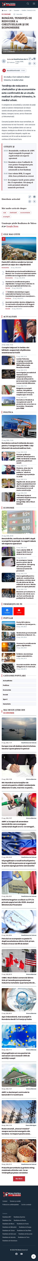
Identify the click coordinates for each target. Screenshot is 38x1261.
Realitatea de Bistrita (20, 1220)
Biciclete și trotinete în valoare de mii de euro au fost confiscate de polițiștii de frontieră (25, 595)
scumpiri (6, 217)
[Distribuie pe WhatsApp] (30, 63)
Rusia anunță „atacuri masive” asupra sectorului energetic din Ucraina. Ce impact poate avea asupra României (16, 1133)
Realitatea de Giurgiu (25, 1227)
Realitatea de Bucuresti (25, 1234)
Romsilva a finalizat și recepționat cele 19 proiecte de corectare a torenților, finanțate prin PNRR (26, 404)
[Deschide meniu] (34, 4)
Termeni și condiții (15, 1201)
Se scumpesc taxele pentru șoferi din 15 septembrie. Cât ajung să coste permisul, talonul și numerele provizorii (21, 184)
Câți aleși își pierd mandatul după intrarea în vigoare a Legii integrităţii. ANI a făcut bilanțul (26, 499)
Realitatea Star (7, 1220)
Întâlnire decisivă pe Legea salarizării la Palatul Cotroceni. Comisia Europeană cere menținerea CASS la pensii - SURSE (20, 295)
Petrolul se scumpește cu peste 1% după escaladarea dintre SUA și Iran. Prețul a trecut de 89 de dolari (18, 941)
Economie (16, 10)
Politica (8, 298)
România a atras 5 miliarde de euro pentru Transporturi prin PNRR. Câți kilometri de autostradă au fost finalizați (20, 166)
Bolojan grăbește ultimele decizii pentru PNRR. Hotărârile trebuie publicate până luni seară (26, 458)
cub (4, 213)
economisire (25, 213)
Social (7, 288)
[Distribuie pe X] (34, 63)
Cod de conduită (26, 1204)
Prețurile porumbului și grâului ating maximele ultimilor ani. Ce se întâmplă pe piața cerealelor (18, 1170)
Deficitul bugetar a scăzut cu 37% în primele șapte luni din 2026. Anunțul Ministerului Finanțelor (18, 902)
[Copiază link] (30, 59)
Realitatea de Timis (23, 1237)
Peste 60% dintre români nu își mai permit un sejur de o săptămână (17, 263)
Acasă (5, 10)
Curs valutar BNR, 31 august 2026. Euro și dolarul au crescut (21, 174)
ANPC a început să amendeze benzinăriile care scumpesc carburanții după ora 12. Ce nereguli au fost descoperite (18, 825)
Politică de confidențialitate (11, 1204)
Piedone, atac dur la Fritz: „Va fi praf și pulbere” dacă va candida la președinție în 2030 (25, 472)
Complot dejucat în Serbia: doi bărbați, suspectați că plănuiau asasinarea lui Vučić (16, 350)
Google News (12, 226)
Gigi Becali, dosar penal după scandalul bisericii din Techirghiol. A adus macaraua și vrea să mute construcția (26, 486)
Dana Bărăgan (31, 1125)
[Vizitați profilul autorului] (4, 61)
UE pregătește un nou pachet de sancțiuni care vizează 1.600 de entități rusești (16, 1055)
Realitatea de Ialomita (9, 1237)
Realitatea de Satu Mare (24, 1230)
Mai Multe (19, 1179)
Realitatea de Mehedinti (9, 1227)
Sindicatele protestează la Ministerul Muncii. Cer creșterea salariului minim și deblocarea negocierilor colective (20, 273)
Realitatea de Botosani (9, 1234)
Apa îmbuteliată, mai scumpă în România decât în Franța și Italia (17, 1018)
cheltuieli (13, 213)
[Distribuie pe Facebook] (34, 59)
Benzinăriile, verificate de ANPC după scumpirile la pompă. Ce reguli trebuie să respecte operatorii (22, 154)
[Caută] (28, 3)
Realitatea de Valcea (23, 59)
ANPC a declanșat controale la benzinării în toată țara (15, 1093)
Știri (11, 10)
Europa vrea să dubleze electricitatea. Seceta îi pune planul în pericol (19, 747)
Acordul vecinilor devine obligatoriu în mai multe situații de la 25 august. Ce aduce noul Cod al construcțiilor (20, 304)
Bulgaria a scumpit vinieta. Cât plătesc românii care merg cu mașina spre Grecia (25, 391)
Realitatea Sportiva (19, 1217)
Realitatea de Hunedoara (10, 1241)
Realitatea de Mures (8, 1224)
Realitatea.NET (7, 1217)
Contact (5, 1201)
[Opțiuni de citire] (33, 1256)
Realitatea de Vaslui (23, 1224)
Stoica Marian (31, 779)
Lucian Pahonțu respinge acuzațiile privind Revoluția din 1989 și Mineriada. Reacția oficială (24, 363)
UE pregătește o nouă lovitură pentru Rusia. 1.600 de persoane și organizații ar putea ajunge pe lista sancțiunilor (19, 863)
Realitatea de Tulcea (9, 1230)
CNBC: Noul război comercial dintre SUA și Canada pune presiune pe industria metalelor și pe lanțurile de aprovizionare (18, 981)
